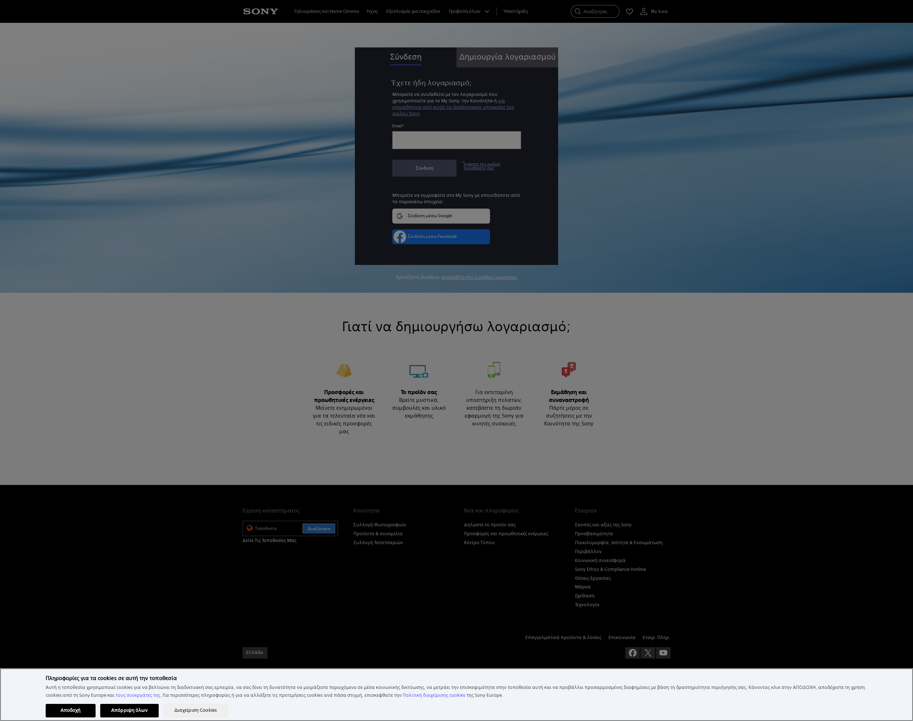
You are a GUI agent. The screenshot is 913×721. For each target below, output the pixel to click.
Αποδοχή (71, 710)
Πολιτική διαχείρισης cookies (434, 695)
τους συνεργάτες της (138, 695)
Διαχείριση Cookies (195, 710)
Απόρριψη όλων (129, 710)
